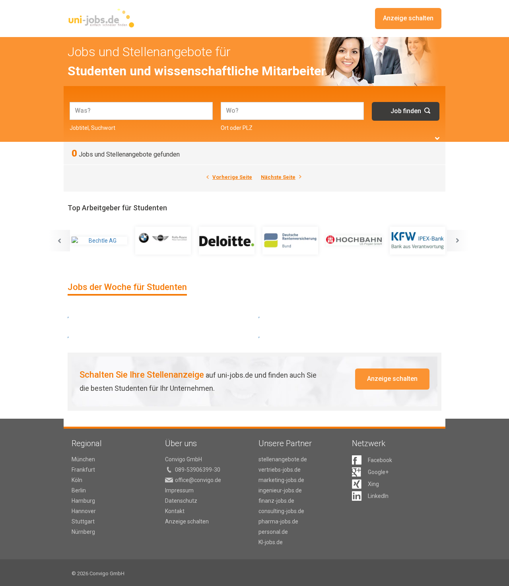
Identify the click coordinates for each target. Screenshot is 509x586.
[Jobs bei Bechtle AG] (99, 241)
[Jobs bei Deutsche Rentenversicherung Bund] (290, 241)
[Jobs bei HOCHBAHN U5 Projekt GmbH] (354, 240)
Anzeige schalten (408, 18)
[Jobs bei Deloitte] (226, 241)
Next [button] (457, 240)
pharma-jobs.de (278, 521)
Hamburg (83, 501)
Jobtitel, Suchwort (92, 128)
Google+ (378, 472)
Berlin (79, 490)
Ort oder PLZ (237, 128)
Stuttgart (83, 521)
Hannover (84, 511)
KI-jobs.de (270, 542)
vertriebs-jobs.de (279, 469)
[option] (99, 241)
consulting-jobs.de (281, 511)
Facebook (380, 460)
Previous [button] (59, 240)
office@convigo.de (198, 480)
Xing (373, 484)
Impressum (179, 490)
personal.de (273, 532)
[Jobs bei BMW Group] (163, 241)
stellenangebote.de (282, 459)
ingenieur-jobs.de (280, 490)
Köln (77, 480)
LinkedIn (378, 496)
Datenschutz (181, 501)
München (83, 459)
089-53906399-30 (197, 469)
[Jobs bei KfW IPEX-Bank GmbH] (417, 241)
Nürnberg (83, 532)
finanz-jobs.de (276, 501)
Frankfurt (83, 469)
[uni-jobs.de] (101, 18)
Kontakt (175, 511)
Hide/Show (437, 138)
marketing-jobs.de (281, 480)
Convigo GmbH (183, 459)
